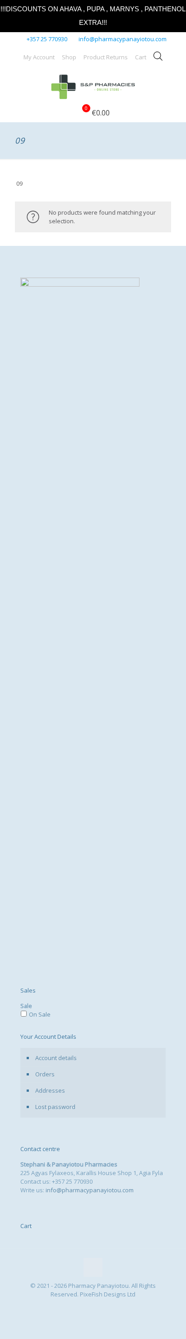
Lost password (55, 1107)
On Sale (40, 1014)
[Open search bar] (158, 56)
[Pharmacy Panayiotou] (93, 85)
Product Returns (106, 57)
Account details (56, 1058)
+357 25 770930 (47, 39)
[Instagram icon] (97, 1306)
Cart (140, 57)
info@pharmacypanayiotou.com (123, 39)
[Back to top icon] (93, 1267)
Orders (45, 1074)
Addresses (50, 1090)
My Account (39, 57)
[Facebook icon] (88, 1306)
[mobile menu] (173, 85)
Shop (69, 57)
